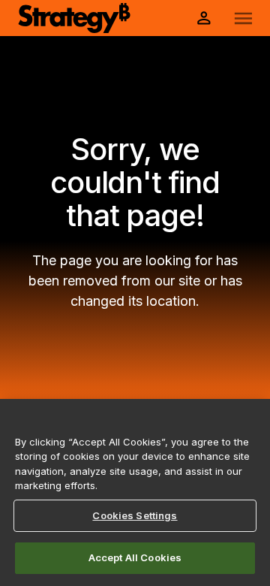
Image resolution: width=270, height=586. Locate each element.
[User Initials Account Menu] (204, 18)
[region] (135, 492)
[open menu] (243, 18)
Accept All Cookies (135, 557)
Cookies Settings (134, 515)
